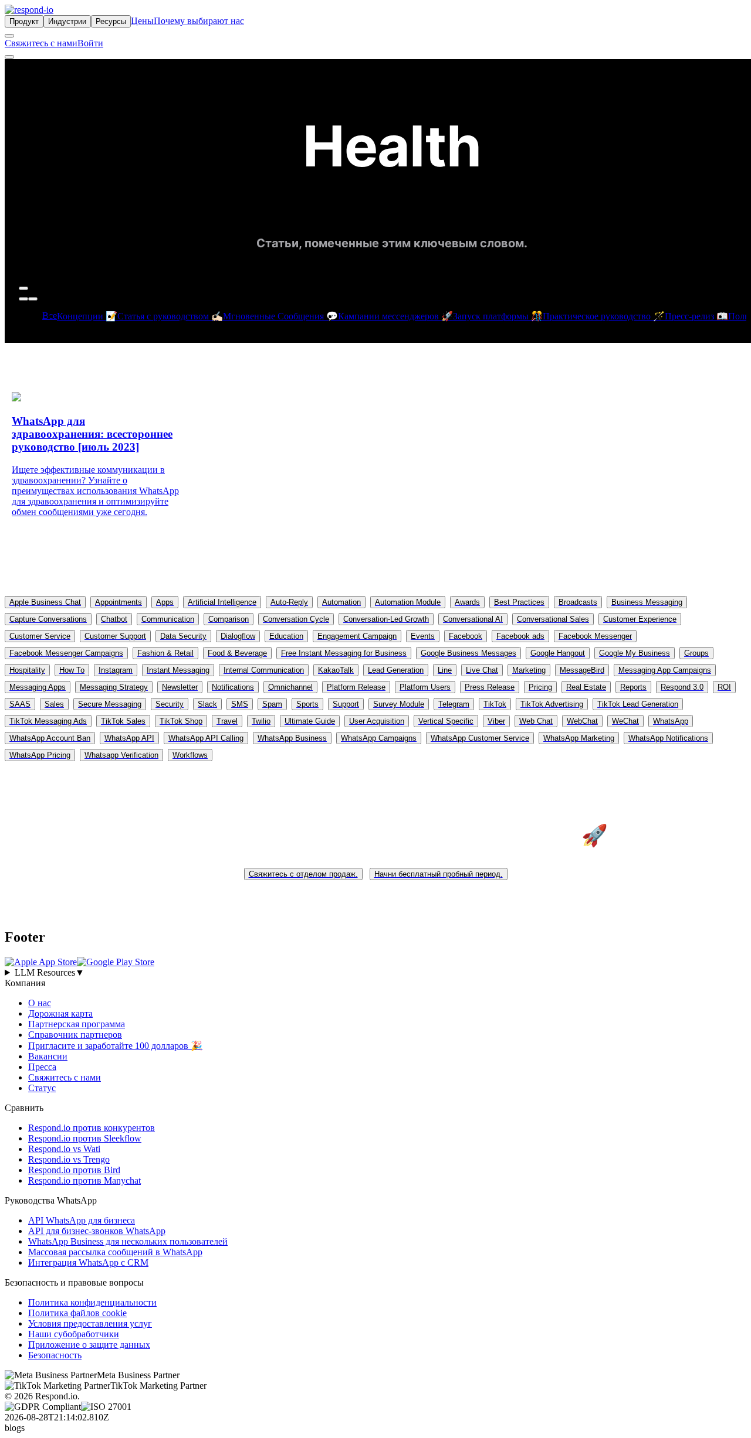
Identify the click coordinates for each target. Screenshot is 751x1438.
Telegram (453, 704)
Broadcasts (578, 602)
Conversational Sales (553, 619)
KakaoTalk (336, 670)
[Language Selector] (9, 36)
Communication (167, 619)
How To (71, 670)
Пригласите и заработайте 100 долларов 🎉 (115, 1046)
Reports (633, 687)
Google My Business (634, 653)
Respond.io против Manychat (84, 1180)
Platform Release (356, 687)
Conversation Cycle (296, 619)
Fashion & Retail (165, 653)
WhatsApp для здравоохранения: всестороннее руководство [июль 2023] (92, 434)
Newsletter (180, 687)
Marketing (529, 670)
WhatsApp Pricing (39, 755)
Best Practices (519, 602)
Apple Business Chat (45, 602)
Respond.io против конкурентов (91, 1128)
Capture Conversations (48, 619)
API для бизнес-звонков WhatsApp (96, 1231)
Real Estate (586, 687)
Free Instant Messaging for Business (344, 653)
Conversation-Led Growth (386, 619)
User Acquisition (376, 721)
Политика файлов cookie (77, 1313)
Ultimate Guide (310, 721)
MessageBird (582, 670)
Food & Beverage (237, 653)
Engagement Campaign (357, 636)
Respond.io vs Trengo (69, 1159)
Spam (272, 704)
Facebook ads (520, 636)
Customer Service (39, 636)
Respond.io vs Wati (64, 1149)
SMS (239, 704)
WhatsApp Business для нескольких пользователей (128, 1241)
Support (346, 704)
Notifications (233, 687)
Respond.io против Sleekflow (84, 1138)
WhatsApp (670, 721)
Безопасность (55, 1355)
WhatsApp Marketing (578, 738)
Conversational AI (473, 619)
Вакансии (47, 1056)
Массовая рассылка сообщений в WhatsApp (115, 1252)
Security (169, 704)
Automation (341, 602)
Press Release (490, 687)
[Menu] (9, 57)
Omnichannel (290, 687)
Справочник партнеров (75, 1035)
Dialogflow (238, 636)
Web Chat (536, 721)
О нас (39, 1003)
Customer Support (115, 636)
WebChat (582, 721)
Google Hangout (557, 653)
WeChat (625, 721)
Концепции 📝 (87, 316)
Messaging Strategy (114, 687)
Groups (696, 653)
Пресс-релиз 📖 (696, 316)
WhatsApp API (129, 738)
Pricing (540, 687)
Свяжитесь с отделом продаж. (303, 874)
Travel (227, 721)
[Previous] (23, 299)
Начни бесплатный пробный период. (438, 874)
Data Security (183, 636)
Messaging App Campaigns (664, 670)
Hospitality (27, 670)
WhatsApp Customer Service (480, 738)
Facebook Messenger (595, 636)
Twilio (261, 721)
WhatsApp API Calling (205, 738)
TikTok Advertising (551, 704)
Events (423, 636)
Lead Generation (396, 670)
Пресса (42, 1067)
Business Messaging (646, 602)
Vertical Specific (445, 721)
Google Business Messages (468, 653)
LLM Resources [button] (49, 972)
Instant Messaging (178, 670)
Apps (165, 602)
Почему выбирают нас (199, 21)
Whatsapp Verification (121, 755)
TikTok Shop (181, 721)
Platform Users (425, 687)
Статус (42, 1088)
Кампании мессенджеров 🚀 (395, 316)
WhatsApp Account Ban (49, 738)
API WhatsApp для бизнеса (81, 1220)
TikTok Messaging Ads (48, 721)
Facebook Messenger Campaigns (66, 653)
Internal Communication (264, 670)
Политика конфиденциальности (92, 1302)
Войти (90, 43)
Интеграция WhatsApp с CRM (88, 1262)
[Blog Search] (23, 288)
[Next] (33, 299)
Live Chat (482, 670)
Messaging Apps (37, 687)
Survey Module (398, 704)
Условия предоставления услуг (90, 1323)
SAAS (20, 704)
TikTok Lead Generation (637, 704)
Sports (307, 704)
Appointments (118, 602)
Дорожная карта (60, 1013)
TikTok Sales (123, 721)
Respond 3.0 (682, 687)
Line (445, 670)
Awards (467, 602)
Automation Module (408, 602)
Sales (54, 704)
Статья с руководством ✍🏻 (170, 316)
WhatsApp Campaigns (379, 738)
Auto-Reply (289, 602)
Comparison (228, 619)
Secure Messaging (109, 704)
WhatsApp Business (292, 738)
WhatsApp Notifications (668, 738)
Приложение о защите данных (89, 1345)
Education (286, 636)
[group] (375, 972)
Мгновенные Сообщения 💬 (280, 316)
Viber (496, 721)
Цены (142, 21)
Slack (207, 704)
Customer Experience (639, 619)
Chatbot (114, 619)
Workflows (190, 755)
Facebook (465, 636)
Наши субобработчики (73, 1334)
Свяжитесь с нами (41, 43)
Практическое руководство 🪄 (604, 316)
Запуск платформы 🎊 (498, 316)
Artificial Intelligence (222, 602)
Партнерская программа (76, 1024)
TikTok (494, 704)
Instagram (116, 670)
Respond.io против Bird (74, 1170)
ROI (724, 687)
